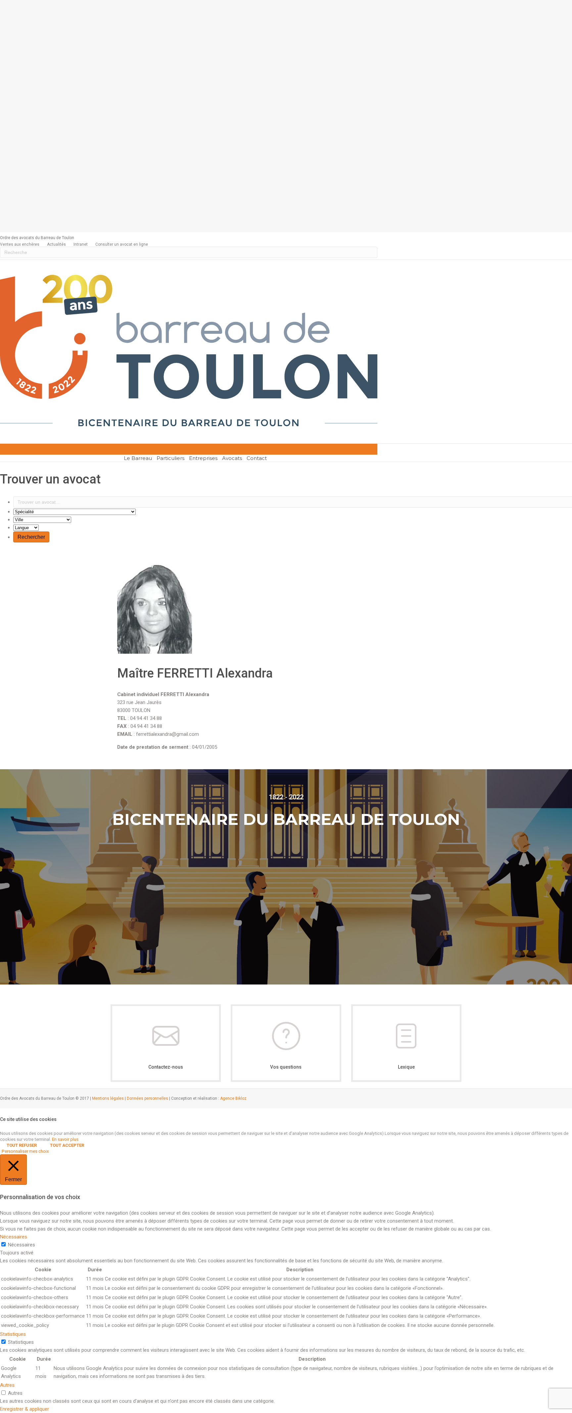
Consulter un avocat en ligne (121, 244)
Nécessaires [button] (13, 1237)
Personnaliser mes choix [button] (25, 1151)
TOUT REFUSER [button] (22, 1145)
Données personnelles (147, 1098)
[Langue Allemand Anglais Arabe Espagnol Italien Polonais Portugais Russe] (26, 527)
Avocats (232, 458)
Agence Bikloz (233, 1098)
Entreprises (203, 458)
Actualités (56, 244)
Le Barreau (138, 458)
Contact (257, 458)
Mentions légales (108, 1098)
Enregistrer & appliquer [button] (24, 1409)
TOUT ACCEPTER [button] (67, 1145)
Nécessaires (21, 1245)
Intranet (80, 244)
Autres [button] (7, 1385)
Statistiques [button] (13, 1334)
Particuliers (170, 458)
